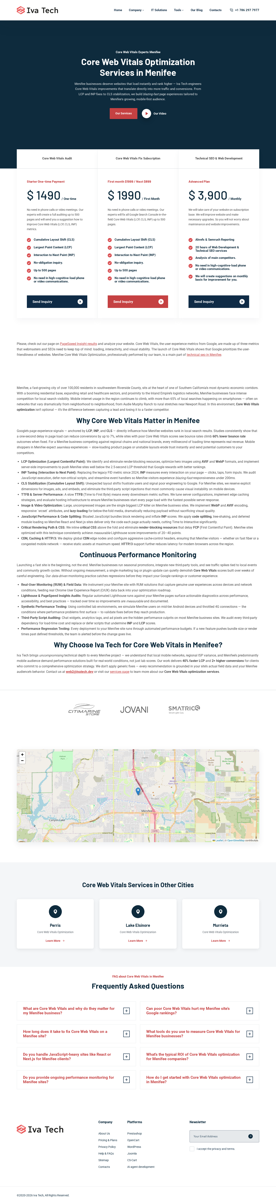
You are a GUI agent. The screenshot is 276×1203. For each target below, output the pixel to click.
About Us (104, 1133)
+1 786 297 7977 (247, 10)
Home (118, 10)
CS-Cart (132, 1160)
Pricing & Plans (107, 1140)
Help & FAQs (106, 1153)
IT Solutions (159, 10)
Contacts (216, 10)
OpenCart (133, 1140)
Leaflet (219, 840)
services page (119, 672)
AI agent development (141, 1166)
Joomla (132, 1153)
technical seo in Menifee (204, 355)
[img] (138, 795)
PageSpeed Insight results (78, 344)
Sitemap (103, 1160)
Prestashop (134, 1133)
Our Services (123, 113)
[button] (138, 791)
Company (135, 10)
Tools (177, 10)
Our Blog (197, 10)
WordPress (134, 1146)
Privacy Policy (107, 1146)
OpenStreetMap (236, 840)
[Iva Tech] (37, 10)
